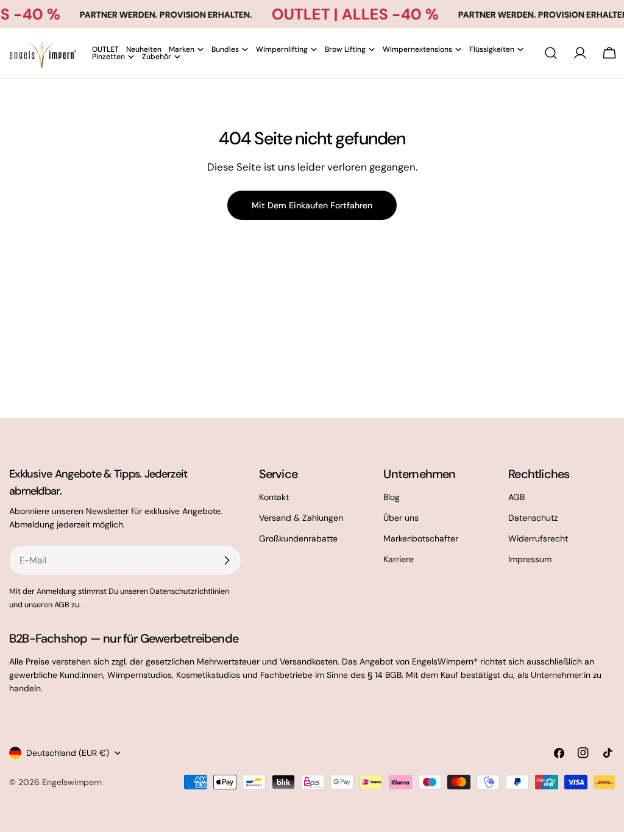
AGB (516, 497)
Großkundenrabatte (298, 538)
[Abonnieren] (226, 560)
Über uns (401, 517)
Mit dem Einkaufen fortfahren (312, 205)
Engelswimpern (72, 782)
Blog (391, 497)
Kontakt (274, 497)
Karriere (398, 559)
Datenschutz (533, 517)
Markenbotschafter (420, 538)
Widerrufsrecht (538, 538)
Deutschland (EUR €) (67, 752)
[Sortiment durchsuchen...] (551, 53)
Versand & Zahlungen (301, 517)
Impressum (529, 559)
